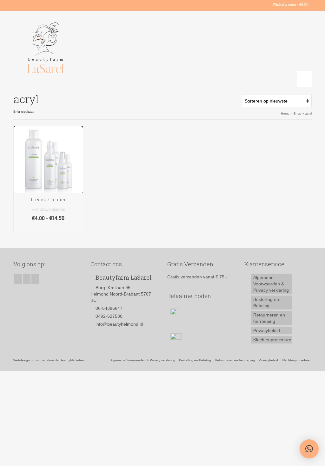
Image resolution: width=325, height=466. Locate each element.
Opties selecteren (48, 227)
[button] (309, 448)
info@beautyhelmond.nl (119, 324)
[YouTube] (36, 4)
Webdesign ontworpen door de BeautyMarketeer (49, 360)
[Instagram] (27, 4)
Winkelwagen (290, 4)
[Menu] (304, 79)
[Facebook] (18, 4)
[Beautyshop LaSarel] (59, 49)
